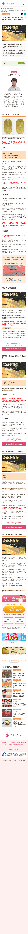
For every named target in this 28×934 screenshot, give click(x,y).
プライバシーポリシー (21, 742)
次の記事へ (22, 660)
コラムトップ (14, 660)
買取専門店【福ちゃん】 (13, 760)
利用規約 (13, 742)
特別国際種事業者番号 (18, 744)
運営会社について (6, 742)
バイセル (16, 749)
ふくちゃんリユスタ (14, 746)
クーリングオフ (8, 744)
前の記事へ (5, 660)
